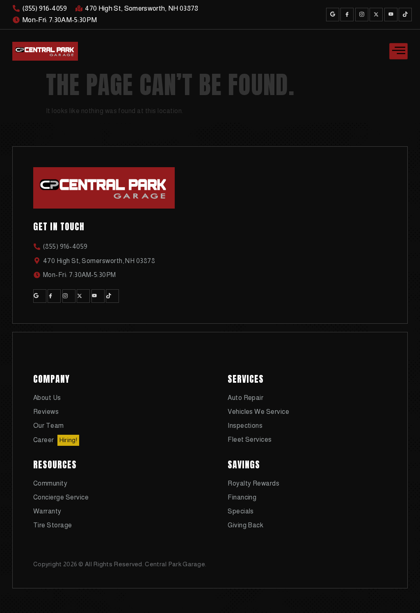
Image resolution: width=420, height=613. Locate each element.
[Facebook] (347, 14)
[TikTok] (405, 14)
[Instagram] (361, 14)
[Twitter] (376, 14)
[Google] (332, 14)
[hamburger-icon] (398, 51)
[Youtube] (390, 14)
